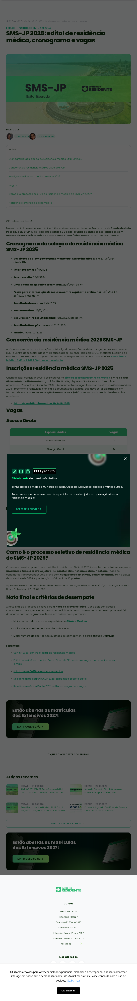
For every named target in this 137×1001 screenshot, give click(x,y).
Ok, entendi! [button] (68, 990)
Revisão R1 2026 (68, 911)
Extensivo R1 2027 (68, 917)
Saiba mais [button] (74, 980)
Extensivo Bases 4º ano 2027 (68, 933)
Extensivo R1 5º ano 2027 (68, 922)
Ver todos (65, 943)
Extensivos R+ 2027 (68, 927)
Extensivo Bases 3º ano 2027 (68, 938)
